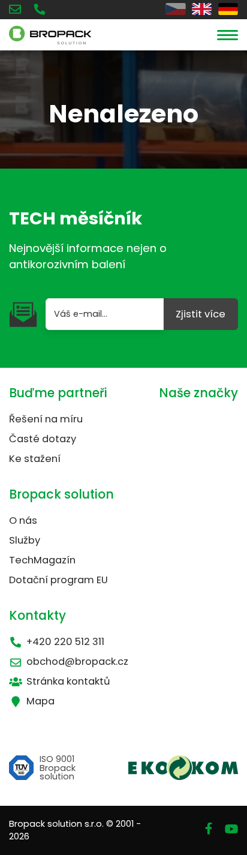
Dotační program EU (58, 580)
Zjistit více (200, 314)
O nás (23, 520)
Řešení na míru (46, 419)
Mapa (40, 701)
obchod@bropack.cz (77, 661)
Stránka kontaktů (68, 681)
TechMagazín (42, 560)
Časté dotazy (42, 439)
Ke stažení (35, 459)
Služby (24, 540)
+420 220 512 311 (65, 642)
